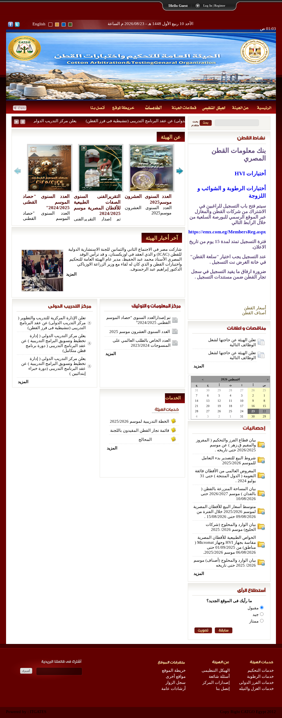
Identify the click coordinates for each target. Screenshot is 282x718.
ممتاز (254, 621)
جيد (256, 614)
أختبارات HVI (250, 173)
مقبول (253, 608)
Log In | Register (214, 5)
